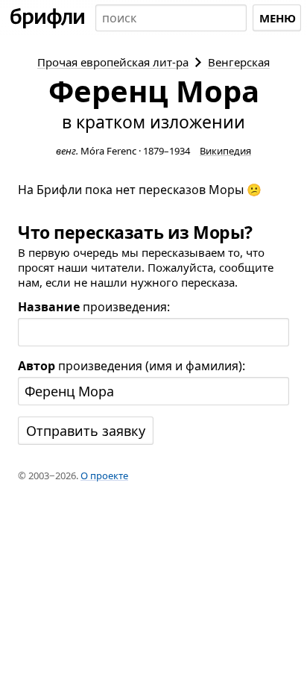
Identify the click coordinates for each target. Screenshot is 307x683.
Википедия (225, 151)
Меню (277, 17)
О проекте (104, 475)
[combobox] (171, 17)
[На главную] (47, 18)
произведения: (94, 307)
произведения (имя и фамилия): (131, 366)
